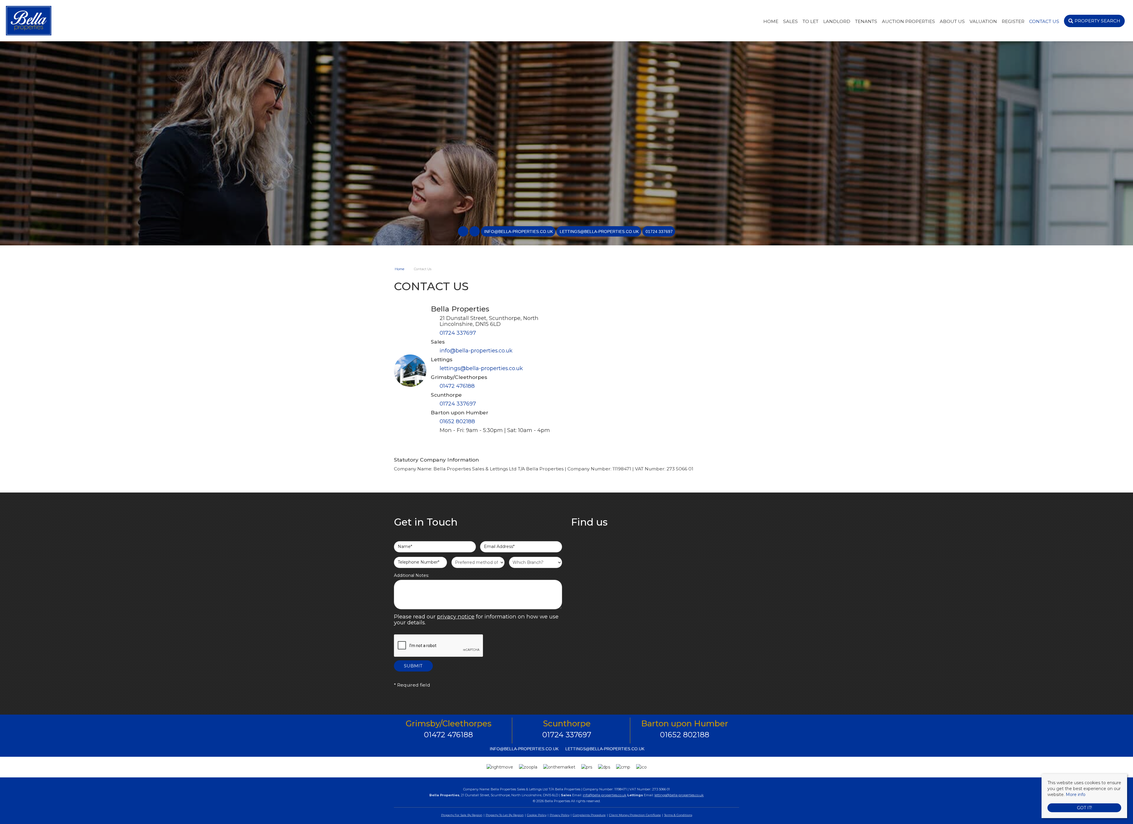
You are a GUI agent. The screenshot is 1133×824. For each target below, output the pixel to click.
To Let (810, 21)
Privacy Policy (559, 815)
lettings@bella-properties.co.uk (481, 368)
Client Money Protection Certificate (635, 815)
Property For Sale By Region (461, 815)
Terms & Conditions (678, 815)
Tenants (866, 21)
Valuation (983, 21)
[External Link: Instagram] (475, 231)
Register (1013, 21)
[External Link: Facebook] (463, 231)
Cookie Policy (536, 815)
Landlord (836, 21)
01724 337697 (458, 332)
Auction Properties (908, 21)
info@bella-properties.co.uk (476, 350)
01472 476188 (457, 386)
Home (770, 21)
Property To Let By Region (505, 815)
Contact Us (1044, 21)
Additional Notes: (411, 575)
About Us (952, 21)
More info (1075, 794)
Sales (790, 21)
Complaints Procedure (589, 815)
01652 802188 (457, 421)
